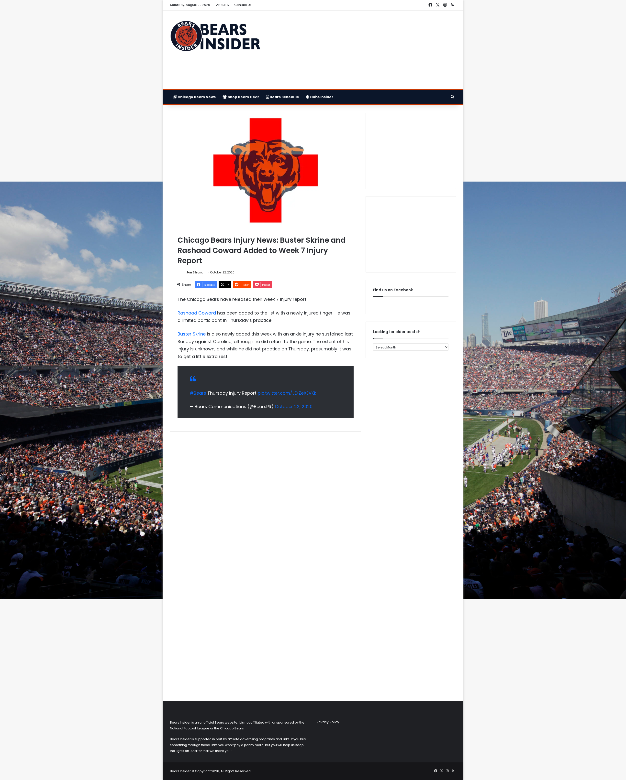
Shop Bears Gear (243, 97)
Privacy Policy (328, 722)
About (221, 4)
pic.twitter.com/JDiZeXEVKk (287, 393)
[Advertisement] (362, 49)
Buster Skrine (192, 334)
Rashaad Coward (197, 313)
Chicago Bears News (196, 97)
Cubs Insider (321, 97)
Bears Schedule (284, 97)
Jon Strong (194, 272)
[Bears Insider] (215, 38)
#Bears (198, 393)
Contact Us (243, 4)
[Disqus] (265, 500)
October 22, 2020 (294, 406)
